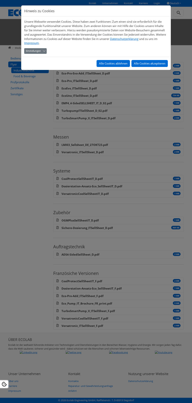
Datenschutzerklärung (124, 39)
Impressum (31, 43)
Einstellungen (33, 51)
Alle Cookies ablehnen (113, 63)
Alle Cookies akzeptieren (149, 63)
